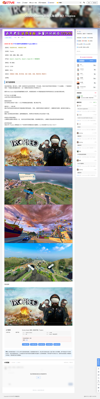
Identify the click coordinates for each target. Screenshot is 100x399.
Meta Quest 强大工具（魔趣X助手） (89, 129)
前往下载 (70, 37)
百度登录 (79, 40)
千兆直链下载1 (26, 344)
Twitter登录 (80, 47)
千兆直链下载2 (34, 344)
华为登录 (85, 40)
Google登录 (80, 44)
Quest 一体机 (8, 37)
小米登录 (90, 40)
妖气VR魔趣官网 (15, 396)
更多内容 (51, 2)
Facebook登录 (87, 44)
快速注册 (94, 2)
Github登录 (86, 47)
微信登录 (79, 37)
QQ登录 (84, 37)
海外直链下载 (41, 344)
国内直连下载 (57, 344)
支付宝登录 (90, 37)
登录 (89, 2)
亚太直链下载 (49, 344)
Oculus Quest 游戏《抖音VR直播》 (89, 166)
